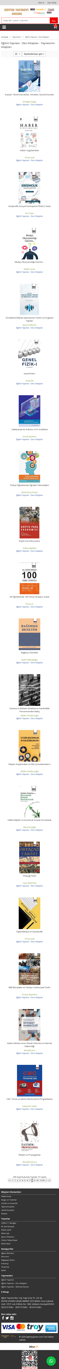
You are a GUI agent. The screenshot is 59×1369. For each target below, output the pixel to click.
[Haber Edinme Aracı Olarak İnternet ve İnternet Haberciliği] (29, 1010)
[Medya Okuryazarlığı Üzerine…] (29, 229)
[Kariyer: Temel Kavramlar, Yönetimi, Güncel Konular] (29, 61)
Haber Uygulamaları (29, 150)
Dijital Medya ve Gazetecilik (30, 931)
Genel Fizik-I (29, 373)
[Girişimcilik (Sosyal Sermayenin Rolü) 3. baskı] (29, 173)
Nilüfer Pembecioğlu (30, 715)
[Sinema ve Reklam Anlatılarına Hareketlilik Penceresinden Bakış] (29, 675)
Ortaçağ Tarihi (29, 875)
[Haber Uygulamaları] (29, 117)
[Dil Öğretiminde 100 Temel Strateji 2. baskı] (29, 564)
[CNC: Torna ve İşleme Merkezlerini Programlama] (29, 1066)
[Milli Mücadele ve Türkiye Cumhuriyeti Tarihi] (29, 954)
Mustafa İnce (29, 1050)
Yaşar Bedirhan (29, 883)
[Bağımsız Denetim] (29, 619)
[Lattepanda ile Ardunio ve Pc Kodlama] (29, 396)
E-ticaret (24, 1346)
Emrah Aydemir (29, 436)
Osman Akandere (29, 994)
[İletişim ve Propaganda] (29, 1122)
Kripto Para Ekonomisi (29, 541)
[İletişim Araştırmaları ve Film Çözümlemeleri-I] (29, 731)
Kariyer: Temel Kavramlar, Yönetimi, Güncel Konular (29, 94)
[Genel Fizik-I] (29, 340)
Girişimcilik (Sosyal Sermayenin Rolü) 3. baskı (29, 206)
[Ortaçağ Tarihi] (29, 843)
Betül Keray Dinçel (30, 492)
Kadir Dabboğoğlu (29, 659)
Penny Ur (30, 604)
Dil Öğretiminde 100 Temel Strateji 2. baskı (29, 596)
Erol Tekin (29, 213)
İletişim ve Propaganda (29, 1154)
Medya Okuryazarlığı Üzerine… (29, 262)
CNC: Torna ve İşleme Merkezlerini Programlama (30, 1099)
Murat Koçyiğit (29, 827)
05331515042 (7, 1307)
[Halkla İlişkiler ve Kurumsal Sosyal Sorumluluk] (29, 787)
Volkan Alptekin (29, 548)
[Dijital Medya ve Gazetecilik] (29, 898)
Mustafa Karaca (30, 1162)
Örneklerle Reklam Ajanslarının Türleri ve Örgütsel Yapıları (29, 319)
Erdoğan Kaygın (29, 101)
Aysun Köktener (30, 325)
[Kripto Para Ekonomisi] (30, 508)
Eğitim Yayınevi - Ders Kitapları (29, 104)
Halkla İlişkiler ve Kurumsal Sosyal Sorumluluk (29, 820)
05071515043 (21, 1307)
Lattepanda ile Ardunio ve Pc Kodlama (29, 429)
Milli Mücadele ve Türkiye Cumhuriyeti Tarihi (29, 987)
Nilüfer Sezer (29, 269)
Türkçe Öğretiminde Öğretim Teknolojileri (29, 485)
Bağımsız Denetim (29, 652)
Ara (53, 21)
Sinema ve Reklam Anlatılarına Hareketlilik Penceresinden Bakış (29, 710)
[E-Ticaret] (33, 1346)
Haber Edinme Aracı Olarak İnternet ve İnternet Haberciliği (29, 1045)
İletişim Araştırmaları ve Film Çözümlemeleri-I (29, 764)
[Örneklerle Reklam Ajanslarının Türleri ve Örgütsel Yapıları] (29, 285)
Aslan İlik (29, 380)
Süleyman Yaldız (29, 1106)
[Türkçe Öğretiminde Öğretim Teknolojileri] (29, 452)
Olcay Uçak (29, 157)
